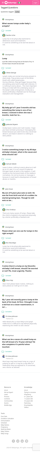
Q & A (6, 390)
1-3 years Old (28, 399)
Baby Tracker (5, 431)
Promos (6, 397)
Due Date (4, 416)
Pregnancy (27, 394)
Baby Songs (4, 433)
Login (35, 3)
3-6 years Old (28, 401)
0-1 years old (28, 397)
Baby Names (5, 425)
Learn (6, 394)
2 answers (8, 312)
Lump (18, 61)
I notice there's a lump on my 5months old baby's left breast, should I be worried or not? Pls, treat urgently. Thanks (20, 268)
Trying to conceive (30, 392)
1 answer (7, 31)
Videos (26, 407)
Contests (7, 399)
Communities (8, 401)
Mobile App (8, 405)
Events (6, 403)
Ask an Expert (8, 392)
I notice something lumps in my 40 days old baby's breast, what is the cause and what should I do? (19, 152)
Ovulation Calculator (7, 419)
